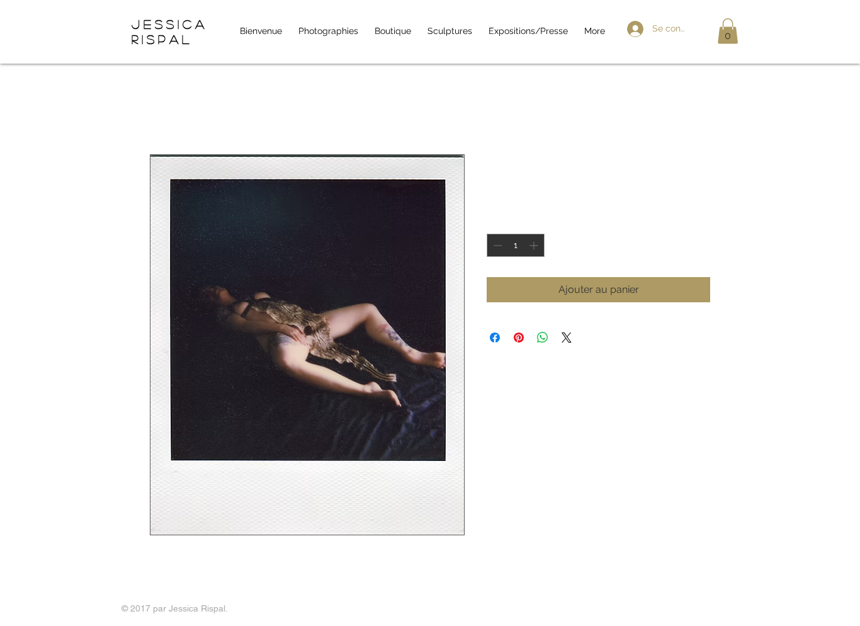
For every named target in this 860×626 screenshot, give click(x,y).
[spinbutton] (515, 245)
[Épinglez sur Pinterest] (518, 337)
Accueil (167, 109)
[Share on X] (566, 337)
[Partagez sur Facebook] (494, 337)
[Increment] (535, 245)
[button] (727, 31)
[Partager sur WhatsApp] (542, 337)
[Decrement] (496, 245)
